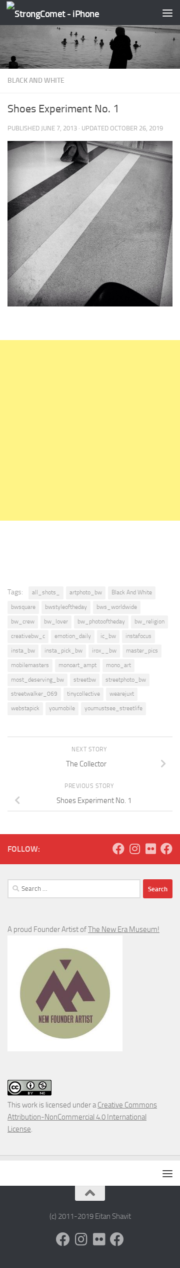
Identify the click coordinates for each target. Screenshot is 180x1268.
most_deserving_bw (37, 679)
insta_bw (23, 650)
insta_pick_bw (63, 650)
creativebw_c (28, 636)
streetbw (85, 679)
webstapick (25, 708)
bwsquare (23, 606)
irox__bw (104, 650)
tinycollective (83, 693)
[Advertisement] (90, 430)
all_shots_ (46, 592)
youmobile (62, 708)
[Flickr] (150, 849)
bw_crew (22, 621)
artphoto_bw (86, 592)
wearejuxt (122, 693)
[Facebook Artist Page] (166, 849)
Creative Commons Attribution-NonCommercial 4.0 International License (82, 1117)
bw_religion (149, 621)
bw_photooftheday (101, 621)
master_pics (142, 650)
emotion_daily (72, 636)
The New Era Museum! (124, 929)
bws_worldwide (116, 606)
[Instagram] (134, 849)
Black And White (36, 80)
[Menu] (167, 12)
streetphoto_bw (126, 679)
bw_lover (56, 621)
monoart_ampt (77, 665)
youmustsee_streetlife (113, 708)
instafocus (139, 636)
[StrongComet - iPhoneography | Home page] (68, 13)
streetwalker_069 (34, 693)
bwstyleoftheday (66, 606)
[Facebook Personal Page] (118, 849)
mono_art (118, 665)
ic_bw (108, 636)
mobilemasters (30, 665)
